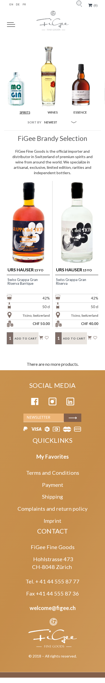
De (18, 4)
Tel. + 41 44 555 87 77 (52, 581)
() (95, 5)
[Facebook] (35, 403)
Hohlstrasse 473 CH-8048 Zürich (52, 563)
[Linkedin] (70, 403)
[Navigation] (11, 25)
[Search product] (78, 3)
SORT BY (34, 122)
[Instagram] (52, 403)
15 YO (25, 269)
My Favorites (52, 456)
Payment (52, 484)
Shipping (52, 496)
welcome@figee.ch (53, 608)
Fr (24, 4)
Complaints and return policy (53, 508)
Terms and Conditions (52, 472)
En (11, 4)
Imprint (52, 520)
